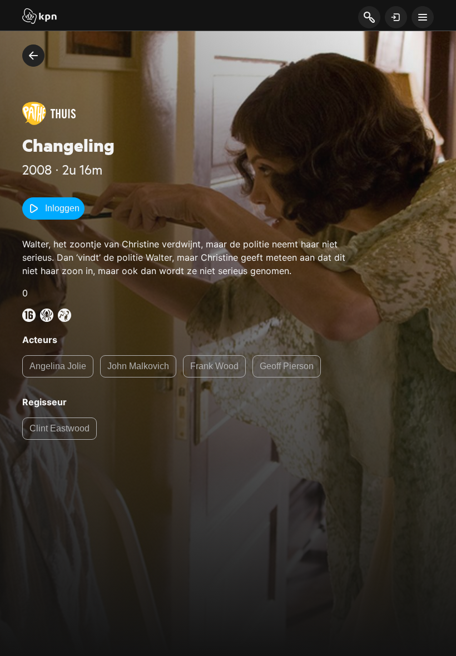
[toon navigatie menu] (423, 17)
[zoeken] (369, 18)
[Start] (39, 17)
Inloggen (62, 208)
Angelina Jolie (57, 366)
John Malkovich (138, 366)
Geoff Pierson (287, 366)
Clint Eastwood (59, 428)
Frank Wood (214, 366)
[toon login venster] (396, 17)
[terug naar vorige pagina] (33, 55)
